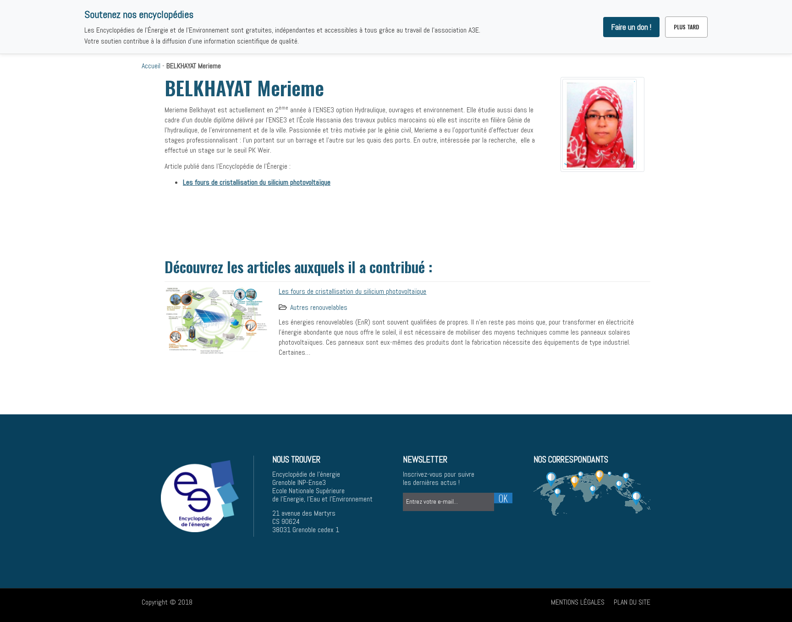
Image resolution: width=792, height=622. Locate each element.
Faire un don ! (631, 27)
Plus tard (686, 27)
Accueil (151, 66)
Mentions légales (578, 602)
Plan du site (632, 602)
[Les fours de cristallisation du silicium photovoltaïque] (217, 319)
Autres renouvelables (318, 307)
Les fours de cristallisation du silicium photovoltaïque (352, 291)
